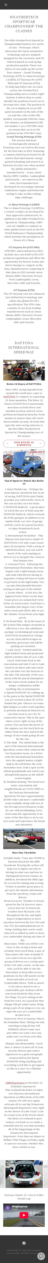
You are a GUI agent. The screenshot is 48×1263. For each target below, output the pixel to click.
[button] (6, 4)
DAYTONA (9, 396)
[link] (24, 1243)
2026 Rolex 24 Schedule (24, 443)
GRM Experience (15, 1082)
